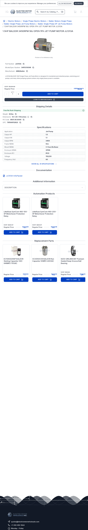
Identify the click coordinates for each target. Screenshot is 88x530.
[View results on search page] (37, 12)
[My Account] (81, 11)
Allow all (79, 3)
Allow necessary (65, 3)
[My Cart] (75, 11)
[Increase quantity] (18, 94)
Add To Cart (53, 94)
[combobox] (49, 11)
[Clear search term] (62, 12)
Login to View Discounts (42, 99)
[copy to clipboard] (23, 63)
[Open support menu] (6, 11)
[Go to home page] (4, 21)
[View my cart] (75, 11)
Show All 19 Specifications (42, 164)
